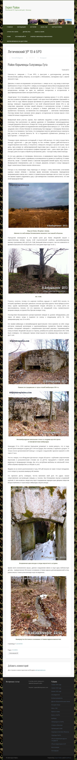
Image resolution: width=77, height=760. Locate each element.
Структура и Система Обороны (60, 732)
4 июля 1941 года (56, 688)
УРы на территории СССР (58, 744)
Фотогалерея (55, 747)
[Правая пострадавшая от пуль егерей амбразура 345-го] (38, 362)
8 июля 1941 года (56, 691)
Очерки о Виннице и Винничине (41, 36)
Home (9, 36)
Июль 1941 (44, 27)
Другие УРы (26, 32)
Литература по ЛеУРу (57, 722)
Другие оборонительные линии (60, 701)
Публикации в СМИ (56, 728)
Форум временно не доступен (17, 41)
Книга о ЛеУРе (39, 32)
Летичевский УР (20, 36)
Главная (10, 27)
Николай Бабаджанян (17, 58)
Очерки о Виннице (57, 725)
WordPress (68, 758)
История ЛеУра (55, 705)
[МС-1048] (38, 271)
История (33, 27)
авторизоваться (40, 670)
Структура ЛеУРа (12, 32)
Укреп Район (58, 758)
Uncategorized (55, 695)
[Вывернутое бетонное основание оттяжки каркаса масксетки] (38, 606)
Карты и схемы (57, 27)
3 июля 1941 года (56, 684)
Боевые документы (56, 698)
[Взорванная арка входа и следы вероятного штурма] (38, 523)
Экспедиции (21, 27)
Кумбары (53, 718)
